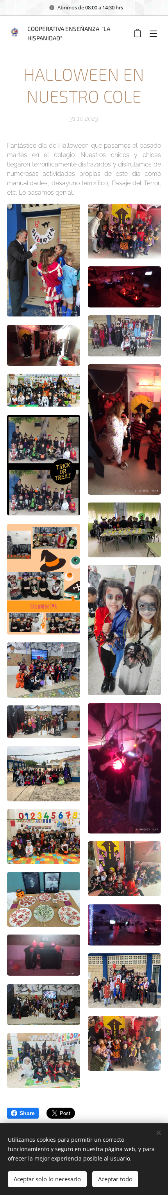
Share (27, 1113)
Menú (153, 33)
